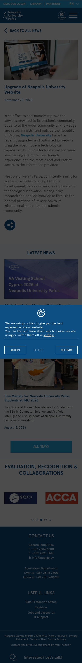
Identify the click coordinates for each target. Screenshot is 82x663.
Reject (38, 350)
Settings (66, 350)
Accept (15, 350)
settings (49, 335)
